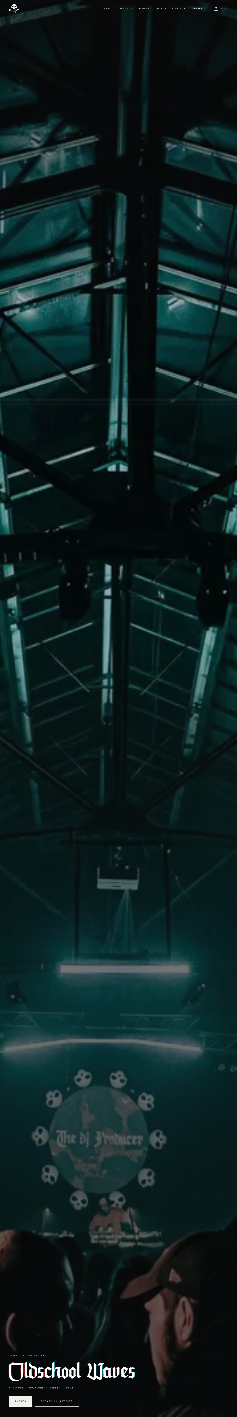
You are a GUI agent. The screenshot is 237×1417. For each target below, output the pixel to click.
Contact (196, 8)
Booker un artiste (57, 1401)
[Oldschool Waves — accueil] (14, 8)
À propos (178, 8)
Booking (145, 8)
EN (221, 8)
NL (226, 8)
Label (108, 8)
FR (216, 8)
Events (123, 8)
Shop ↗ (161, 8)
